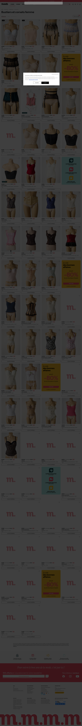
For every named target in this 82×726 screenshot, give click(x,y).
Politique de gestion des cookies (33, 79)
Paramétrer (37, 82)
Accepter (45, 82)
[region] (41, 79)
